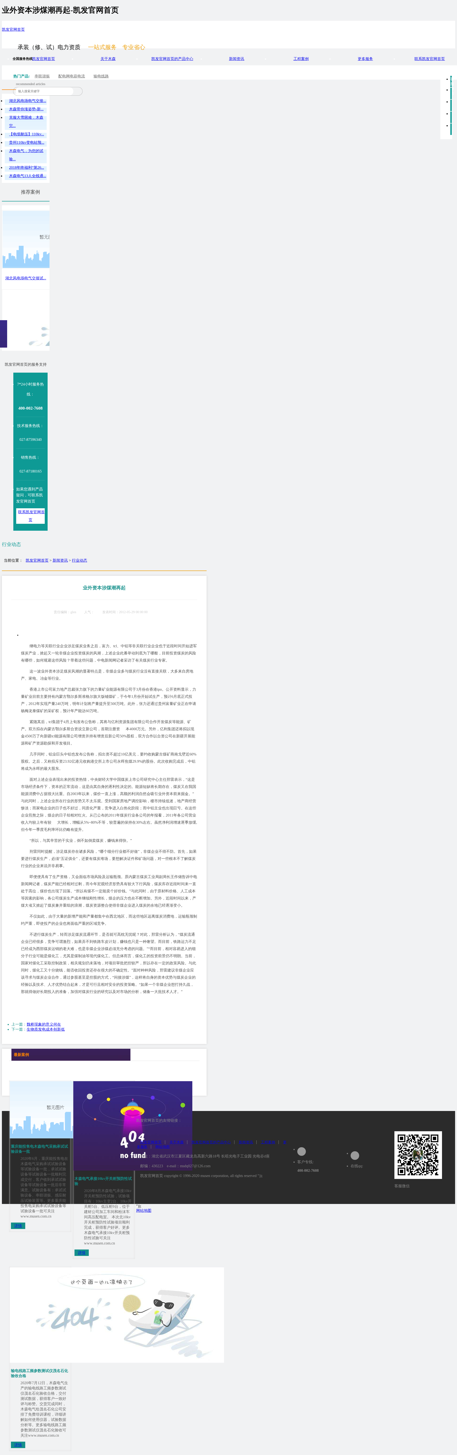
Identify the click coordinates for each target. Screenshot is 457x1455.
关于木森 (108, 59)
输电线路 (101, 76)
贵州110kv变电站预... (26, 142)
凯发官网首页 (13, 29)
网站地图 (162, 1147)
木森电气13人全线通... (27, 176)
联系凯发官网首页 (429, 59)
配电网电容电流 (71, 76)
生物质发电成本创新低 (46, 1029)
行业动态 (79, 560)
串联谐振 (42, 76)
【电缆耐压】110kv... (26, 134)
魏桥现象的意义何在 (44, 1024)
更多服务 (365, 59)
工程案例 (301, 59)
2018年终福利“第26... (26, 167)
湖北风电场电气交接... (27, 101)
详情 (18, 1226)
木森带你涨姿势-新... (26, 109)
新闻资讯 (236, 59)
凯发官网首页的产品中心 (172, 59)
